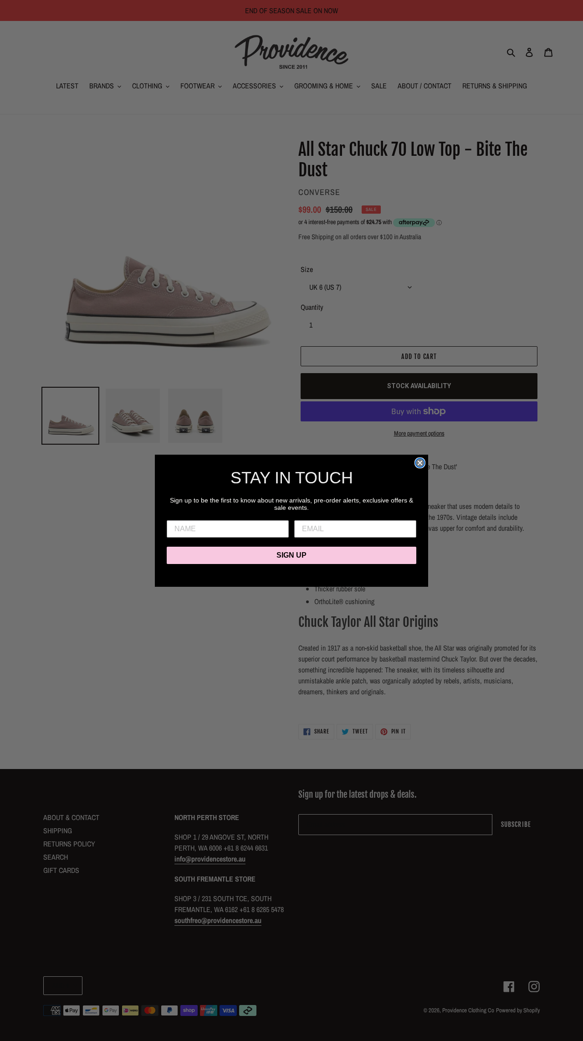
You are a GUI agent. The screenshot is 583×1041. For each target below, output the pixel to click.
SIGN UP (291, 555)
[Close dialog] (419, 462)
